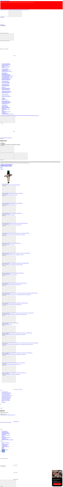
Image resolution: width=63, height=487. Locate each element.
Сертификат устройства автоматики (6, 165)
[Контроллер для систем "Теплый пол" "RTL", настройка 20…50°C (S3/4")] (32, 253)
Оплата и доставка (11, 115)
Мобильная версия (16, 421)
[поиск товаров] (15, 13)
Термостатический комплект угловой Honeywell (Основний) (11, 374)
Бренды (27, 115)
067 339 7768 (2, 17)
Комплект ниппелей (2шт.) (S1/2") (7, 324)
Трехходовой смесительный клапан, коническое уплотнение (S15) (11, 224)
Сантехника (4, 112)
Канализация (4, 108)
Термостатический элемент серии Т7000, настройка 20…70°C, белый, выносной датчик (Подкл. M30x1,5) (17, 344)
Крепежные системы (5, 113)
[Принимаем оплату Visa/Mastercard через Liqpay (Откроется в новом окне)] (7, 414)
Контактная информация (22, 115)
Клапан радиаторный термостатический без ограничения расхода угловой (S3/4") (14, 354)
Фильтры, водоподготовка (6, 109)
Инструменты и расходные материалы (7, 439)
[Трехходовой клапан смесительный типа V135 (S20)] (32, 193)
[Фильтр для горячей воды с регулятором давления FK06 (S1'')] (32, 177)
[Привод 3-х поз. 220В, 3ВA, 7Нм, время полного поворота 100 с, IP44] (32, 263)
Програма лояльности (35, 115)
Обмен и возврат (16, 115)
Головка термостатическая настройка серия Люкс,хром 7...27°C (11, 364)
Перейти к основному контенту (5, 0)
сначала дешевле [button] (8, 144)
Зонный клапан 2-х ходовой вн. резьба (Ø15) (8, 214)
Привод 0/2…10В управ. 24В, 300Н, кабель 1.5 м (9, 204)
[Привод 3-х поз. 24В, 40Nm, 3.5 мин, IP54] (32, 243)
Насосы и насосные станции (6, 111)
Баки (2, 110)
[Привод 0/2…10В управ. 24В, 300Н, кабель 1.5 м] (32, 203)
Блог (31, 115)
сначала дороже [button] (13, 144)
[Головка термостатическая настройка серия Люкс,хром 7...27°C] (32, 362)
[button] (31, 6)
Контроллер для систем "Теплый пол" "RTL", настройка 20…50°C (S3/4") (13, 254)
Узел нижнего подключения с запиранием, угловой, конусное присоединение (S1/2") (14, 314)
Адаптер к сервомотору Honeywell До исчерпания (9, 274)
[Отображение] (7, 149)
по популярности (3, 143)
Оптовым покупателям (5, 115)
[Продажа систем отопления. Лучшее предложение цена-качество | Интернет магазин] (4, 407)
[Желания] (31, 29)
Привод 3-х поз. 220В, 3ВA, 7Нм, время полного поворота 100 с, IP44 (12, 264)
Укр (2, 123)
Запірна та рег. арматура (5, 432)
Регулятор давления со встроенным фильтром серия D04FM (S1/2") (12, 304)
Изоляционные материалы (6, 107)
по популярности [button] (3, 144)
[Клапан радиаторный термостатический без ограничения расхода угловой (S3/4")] (32, 352)
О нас (1, 115)
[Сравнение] (7, 36)
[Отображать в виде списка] (21, 156)
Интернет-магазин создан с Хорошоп (5, 422)
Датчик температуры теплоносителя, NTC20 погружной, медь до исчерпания (13, 234)
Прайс (1, 167)
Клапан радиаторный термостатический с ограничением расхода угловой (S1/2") (14, 334)
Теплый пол (4, 436)
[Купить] (9, 189)
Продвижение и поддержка (4, 412)
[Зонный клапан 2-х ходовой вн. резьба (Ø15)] (32, 213)
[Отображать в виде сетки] (7, 156)
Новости (30, 115)
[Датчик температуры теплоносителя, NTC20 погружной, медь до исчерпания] (32, 233)
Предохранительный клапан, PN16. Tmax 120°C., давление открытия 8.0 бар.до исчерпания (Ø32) (16, 294)
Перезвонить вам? (3, 25)
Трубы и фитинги (4, 105)
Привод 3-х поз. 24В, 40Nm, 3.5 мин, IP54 (8, 244)
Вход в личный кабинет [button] (5, 442)
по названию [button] (18, 144)
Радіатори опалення (5, 106)
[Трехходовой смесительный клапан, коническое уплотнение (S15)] (32, 223)
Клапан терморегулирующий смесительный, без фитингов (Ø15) (11, 284)
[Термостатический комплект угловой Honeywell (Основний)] (32, 372)
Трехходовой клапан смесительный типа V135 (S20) (9, 194)
